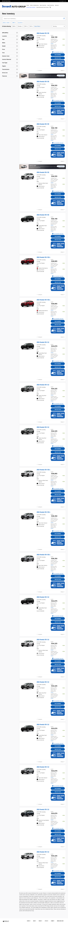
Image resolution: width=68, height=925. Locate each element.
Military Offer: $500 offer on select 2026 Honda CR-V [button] (54, 47)
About (34, 920)
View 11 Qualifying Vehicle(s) (61, 166)
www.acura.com (60, 920)
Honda (19, 26)
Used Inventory (50, 5)
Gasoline (20, 22)
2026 (13, 26)
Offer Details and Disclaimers (62, 76)
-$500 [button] (63, 39)
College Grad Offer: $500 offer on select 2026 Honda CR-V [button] (54, 41)
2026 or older (7, 22)
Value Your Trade (58, 58)
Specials (57, 5)
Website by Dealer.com (6, 921)
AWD (14, 22)
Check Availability (58, 54)
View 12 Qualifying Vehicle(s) (61, 75)
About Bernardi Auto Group (42, 7)
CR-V (25, 26)
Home (27, 5)
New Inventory (43, 5)
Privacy (40, 920)
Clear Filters (37, 26)
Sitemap (52, 920)
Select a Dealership (34, 5)
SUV (31, 26)
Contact (28, 920)
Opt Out (46, 920)
